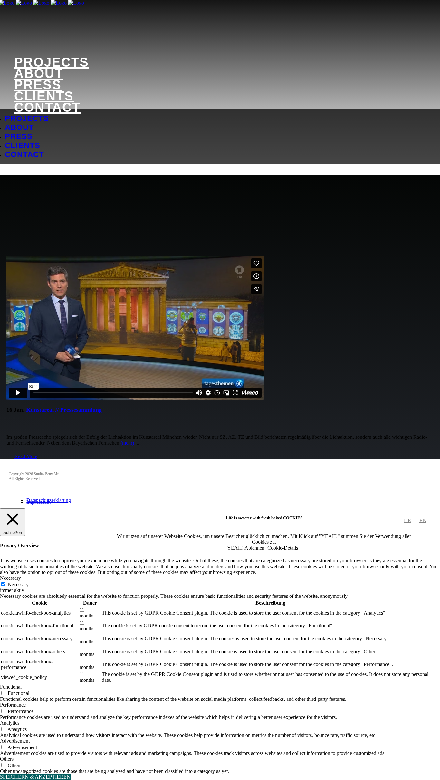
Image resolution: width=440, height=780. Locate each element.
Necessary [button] (10, 578)
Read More (25, 456)
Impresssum (38, 502)
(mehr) (127, 443)
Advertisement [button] (15, 741)
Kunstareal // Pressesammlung (64, 410)
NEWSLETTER (26, 465)
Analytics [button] (9, 723)
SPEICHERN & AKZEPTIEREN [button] (35, 777)
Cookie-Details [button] (282, 547)
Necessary (18, 584)
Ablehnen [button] (254, 547)
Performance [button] (13, 705)
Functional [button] (11, 687)
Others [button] (7, 759)
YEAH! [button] (235, 547)
